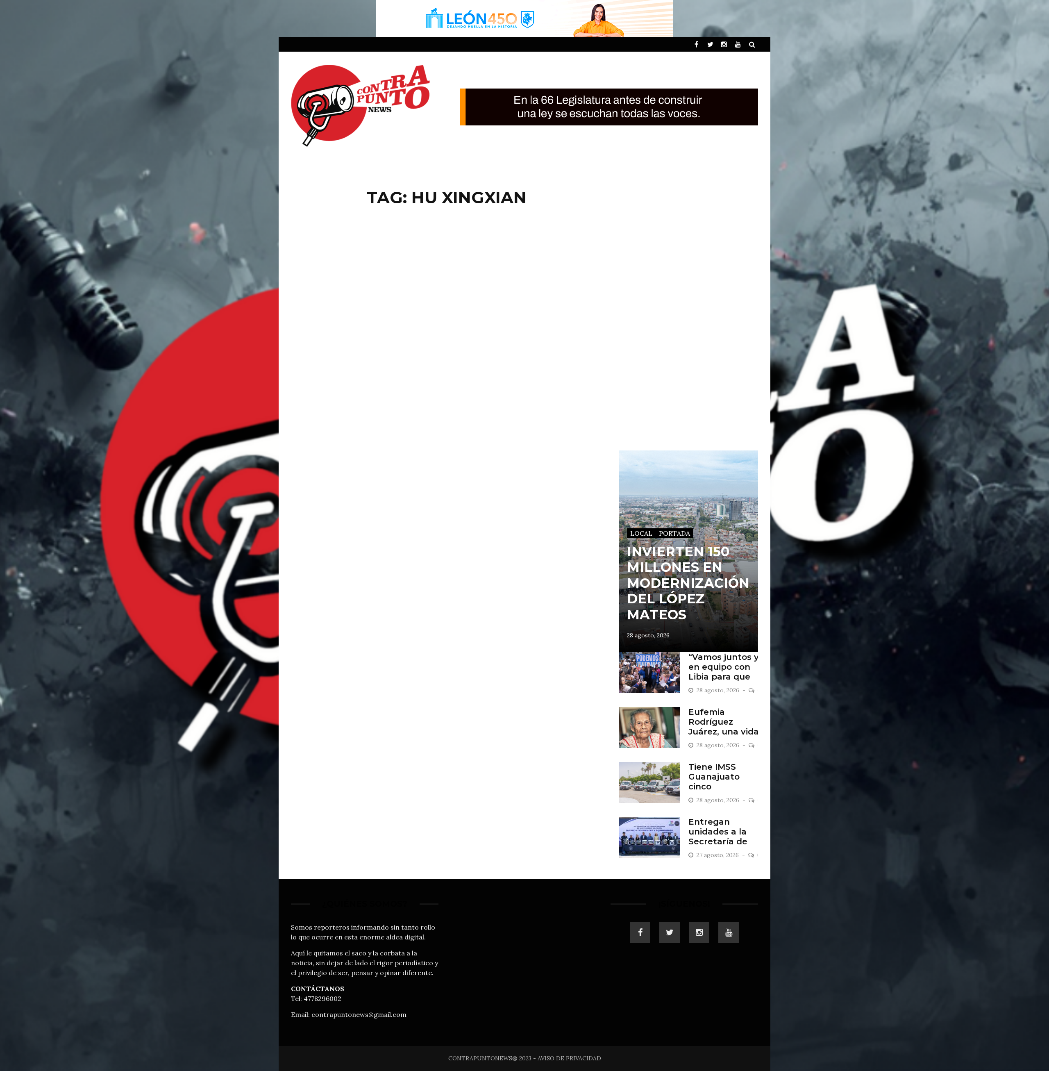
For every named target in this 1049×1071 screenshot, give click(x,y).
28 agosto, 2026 (648, 635)
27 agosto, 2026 (718, 855)
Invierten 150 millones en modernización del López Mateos (688, 583)
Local (641, 533)
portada (674, 533)
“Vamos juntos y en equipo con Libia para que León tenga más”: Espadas (723, 676)
